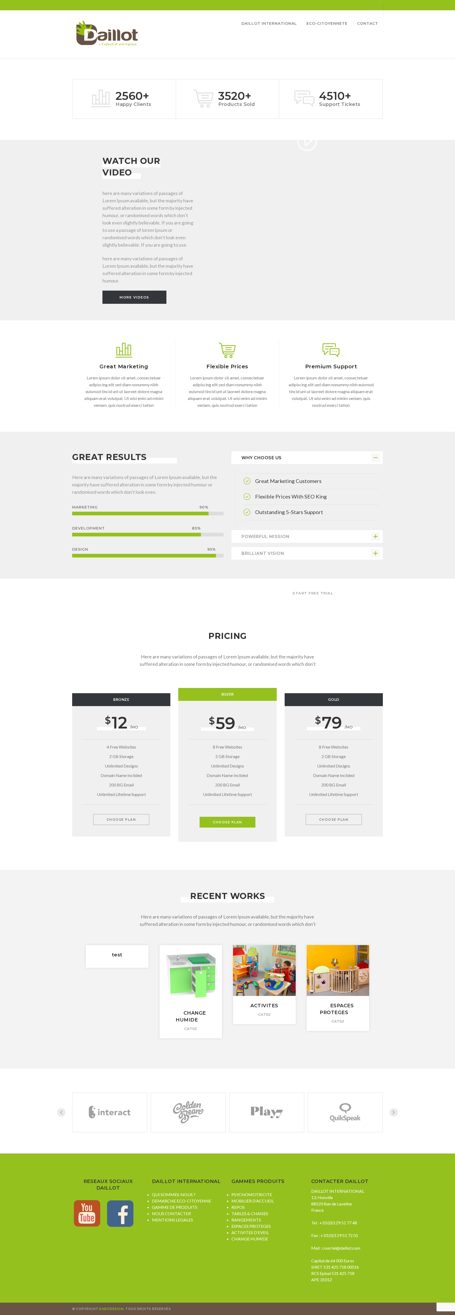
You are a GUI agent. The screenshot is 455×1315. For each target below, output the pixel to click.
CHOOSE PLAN (121, 820)
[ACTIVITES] (264, 964)
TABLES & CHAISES (249, 1213)
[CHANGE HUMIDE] (190, 968)
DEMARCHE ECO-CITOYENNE (181, 1200)
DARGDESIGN (111, 1309)
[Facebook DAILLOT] (120, 1212)
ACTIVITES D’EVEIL (250, 1232)
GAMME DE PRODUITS (174, 1207)
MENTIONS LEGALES (172, 1219)
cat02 (190, 1028)
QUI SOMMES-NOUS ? (173, 1194)
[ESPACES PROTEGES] (337, 964)
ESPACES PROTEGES (251, 1226)
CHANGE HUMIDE (249, 1238)
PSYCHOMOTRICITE (251, 1194)
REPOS (238, 1207)
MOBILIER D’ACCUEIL (252, 1200)
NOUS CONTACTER (171, 1213)
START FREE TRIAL (313, 593)
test (117, 955)
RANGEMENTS (246, 1219)
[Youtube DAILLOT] (88, 1212)
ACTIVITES (264, 1006)
